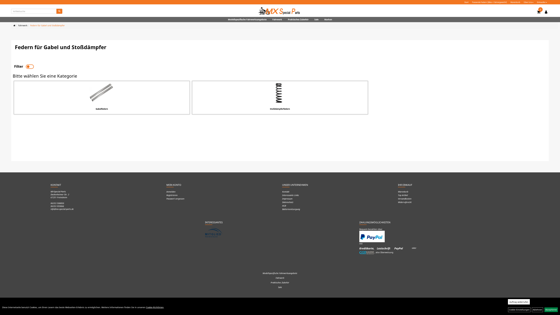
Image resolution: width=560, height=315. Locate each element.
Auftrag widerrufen (518, 302)
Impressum (287, 198)
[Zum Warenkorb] (538, 12)
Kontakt (285, 191)
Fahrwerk (277, 19)
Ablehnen (537, 309)
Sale (316, 19)
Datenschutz (287, 202)
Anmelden (170, 191)
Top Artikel (403, 195)
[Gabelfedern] (102, 93)
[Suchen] (59, 11)
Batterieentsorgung (291, 209)
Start (466, 2)
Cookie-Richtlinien (155, 307)
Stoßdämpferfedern (280, 108)
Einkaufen (541, 2)
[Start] (14, 25)
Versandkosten (404, 198)
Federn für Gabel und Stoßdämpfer (47, 25)
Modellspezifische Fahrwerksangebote (247, 19)
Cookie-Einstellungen (519, 309)
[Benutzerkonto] (546, 12)
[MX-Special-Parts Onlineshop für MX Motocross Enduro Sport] (280, 11)
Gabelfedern (102, 108)
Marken (328, 19)
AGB (284, 205)
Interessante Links (290, 195)
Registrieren (171, 195)
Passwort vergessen (175, 198)
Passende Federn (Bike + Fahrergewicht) (489, 2)
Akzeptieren (551, 309)
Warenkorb (515, 2)
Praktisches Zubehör (298, 19)
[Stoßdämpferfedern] (280, 93)
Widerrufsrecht (405, 202)
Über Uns (528, 2)
